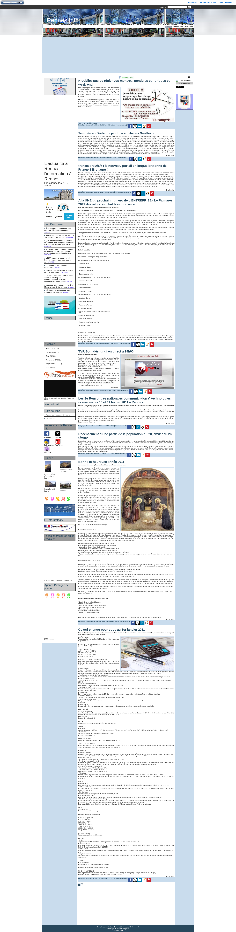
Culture (191, 26)
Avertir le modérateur (226, 2)
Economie (176, 26)
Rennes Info (63, 20)
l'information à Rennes (58, 176)
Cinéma (48, 24)
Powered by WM (118, 930)
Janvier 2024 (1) (52, 352)
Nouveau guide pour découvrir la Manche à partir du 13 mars (58, 286)
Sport (181, 26)
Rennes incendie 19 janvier (66, 471)
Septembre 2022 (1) (54, 364)
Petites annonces (57, 24)
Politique (97, 24)
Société (181, 24)
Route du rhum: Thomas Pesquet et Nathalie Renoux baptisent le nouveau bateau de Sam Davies (59, 251)
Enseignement (188, 24)
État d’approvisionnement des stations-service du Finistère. (57, 229)
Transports (83, 24)
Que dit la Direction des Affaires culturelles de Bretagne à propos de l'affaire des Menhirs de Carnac (59, 242)
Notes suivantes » (119, 929)
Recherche (163, 7)
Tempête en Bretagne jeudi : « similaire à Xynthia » (116, 133)
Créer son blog (192, 2)
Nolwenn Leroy (68, 580)
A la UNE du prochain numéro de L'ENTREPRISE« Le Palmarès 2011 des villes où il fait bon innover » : (125, 202)
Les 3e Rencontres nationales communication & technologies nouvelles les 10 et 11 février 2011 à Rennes (124, 400)
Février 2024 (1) (52, 348)
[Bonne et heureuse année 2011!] (147, 468)
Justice (103, 24)
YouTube (59, 445)
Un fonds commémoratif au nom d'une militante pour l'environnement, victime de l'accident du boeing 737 (58, 279)
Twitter (58, 437)
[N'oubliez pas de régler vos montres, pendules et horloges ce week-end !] (147, 87)
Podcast (47, 453)
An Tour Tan (50, 418)
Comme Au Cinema (49, 639)
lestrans (46, 399)
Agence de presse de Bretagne (58, 415)
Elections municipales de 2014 (152, 24)
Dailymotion (49, 445)
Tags (127, 929)
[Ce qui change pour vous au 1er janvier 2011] (147, 637)
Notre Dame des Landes (170, 24)
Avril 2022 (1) (51, 367)
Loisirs (186, 26)
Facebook (48, 437)
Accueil (109, 929)
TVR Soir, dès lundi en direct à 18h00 (105, 351)
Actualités (139, 24)
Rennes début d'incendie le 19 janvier (50, 476)
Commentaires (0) (122, 125)
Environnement (68, 24)
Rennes (63, 491)
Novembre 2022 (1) (53, 360)
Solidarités (90, 24)
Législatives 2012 (129, 24)
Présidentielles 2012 (117, 24)
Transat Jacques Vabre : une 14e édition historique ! (58, 271)
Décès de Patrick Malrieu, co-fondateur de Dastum (57, 291)
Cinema (46, 638)
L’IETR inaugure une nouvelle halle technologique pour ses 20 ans (58, 260)
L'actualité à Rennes (56, 166)
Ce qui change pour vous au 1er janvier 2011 (111, 629)
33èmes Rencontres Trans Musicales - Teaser (58, 398)
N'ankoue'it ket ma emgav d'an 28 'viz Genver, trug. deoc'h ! (59, 236)
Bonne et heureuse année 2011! (101, 462)
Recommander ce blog (208, 2)
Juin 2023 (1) (51, 356)
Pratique (76, 24)
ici (94, 422)
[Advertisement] (118, 55)
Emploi (108, 24)
